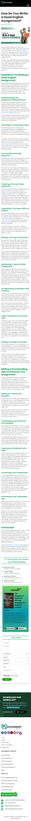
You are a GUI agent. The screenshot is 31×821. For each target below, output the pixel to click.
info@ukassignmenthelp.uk (12, 806)
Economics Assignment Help (9, 780)
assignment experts (7, 144)
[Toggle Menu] (28, 5)
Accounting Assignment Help (9, 777)
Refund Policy (5, 747)
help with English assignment (11, 112)
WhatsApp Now (10, 794)
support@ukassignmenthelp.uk (13, 809)
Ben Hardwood (7, 25)
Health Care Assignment (8, 783)
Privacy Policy (5, 742)
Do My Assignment (6, 761)
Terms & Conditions (7, 745)
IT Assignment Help (6, 790)
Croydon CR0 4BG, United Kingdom (14, 800)
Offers (3, 738)
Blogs (2, 770)
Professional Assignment (8, 767)
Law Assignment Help (7, 786)
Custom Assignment (7, 758)
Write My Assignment (7, 764)
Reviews (3, 740)
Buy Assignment (5, 755)
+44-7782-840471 (9, 803)
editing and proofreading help (14, 545)
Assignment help (6, 220)
